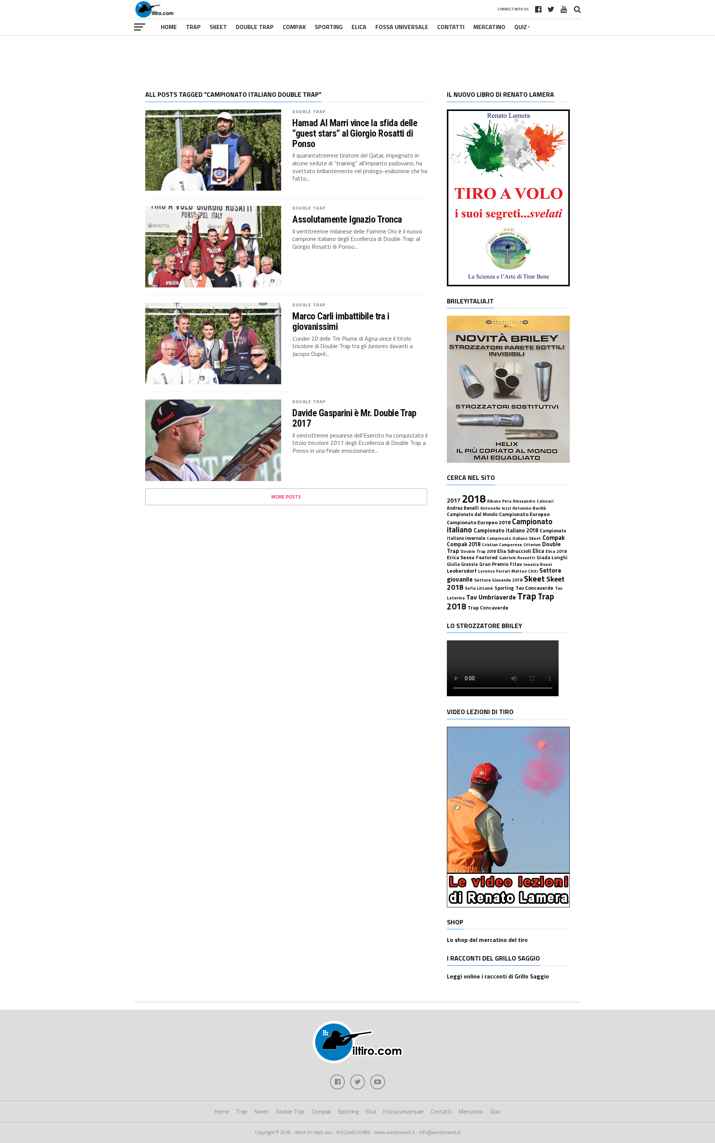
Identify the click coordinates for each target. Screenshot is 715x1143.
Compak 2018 (463, 544)
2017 (453, 500)
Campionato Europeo (524, 514)
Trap (193, 26)
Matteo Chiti (524, 571)
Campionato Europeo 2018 (479, 522)
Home (169, 26)
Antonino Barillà (529, 508)
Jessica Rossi (538, 564)
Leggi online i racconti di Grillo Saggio (498, 976)
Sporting (329, 26)
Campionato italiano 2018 (506, 530)
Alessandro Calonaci (533, 501)
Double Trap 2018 (478, 551)
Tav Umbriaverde (491, 597)
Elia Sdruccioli (514, 551)
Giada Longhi (552, 557)
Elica (359, 26)
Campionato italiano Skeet (514, 538)
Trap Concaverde (488, 607)
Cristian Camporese (502, 544)
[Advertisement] (357, 57)
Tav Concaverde (534, 588)
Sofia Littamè (479, 588)
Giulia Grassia (462, 564)
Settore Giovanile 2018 (498, 579)
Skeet (218, 26)
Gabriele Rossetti (517, 557)
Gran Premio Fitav (500, 564)
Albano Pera (499, 501)
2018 (474, 498)
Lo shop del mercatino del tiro (487, 939)
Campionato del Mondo (472, 514)
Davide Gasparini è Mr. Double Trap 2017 (354, 418)
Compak (294, 26)
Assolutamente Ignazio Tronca (347, 219)
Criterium (532, 545)
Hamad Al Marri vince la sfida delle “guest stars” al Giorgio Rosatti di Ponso (354, 133)
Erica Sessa (460, 557)
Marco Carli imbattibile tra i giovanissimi (340, 321)
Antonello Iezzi (495, 508)
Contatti (450, 26)
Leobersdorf (462, 571)
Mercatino (489, 26)
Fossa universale (401, 26)
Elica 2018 (556, 551)
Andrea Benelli (463, 508)
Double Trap (255, 26)
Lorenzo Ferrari (494, 571)
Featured (487, 557)
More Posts (286, 496)
